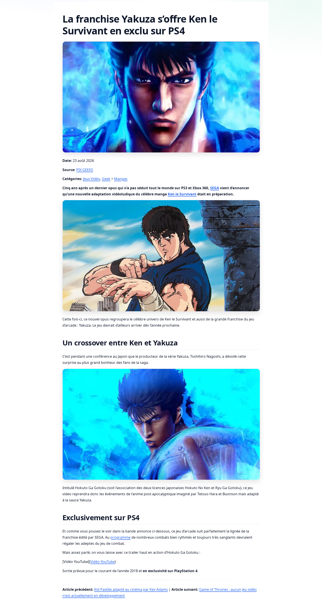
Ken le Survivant (182, 194)
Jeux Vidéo (91, 178)
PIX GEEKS (84, 169)
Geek (106, 178)
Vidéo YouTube (102, 561)
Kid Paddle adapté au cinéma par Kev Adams (131, 589)
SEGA (214, 188)
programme (120, 537)
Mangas (120, 178)
